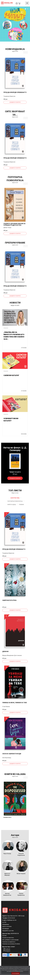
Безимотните (7, 817)
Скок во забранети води (11, 753)
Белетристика (15, 498)
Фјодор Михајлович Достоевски (12, 655)
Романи (21, 504)
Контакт (4, 935)
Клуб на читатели (6, 926)
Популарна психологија (15, 501)
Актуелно (6, 328)
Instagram (7, 951)
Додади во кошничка (15, 102)
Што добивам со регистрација (10, 939)
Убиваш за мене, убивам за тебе (14, 702)
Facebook (7, 949)
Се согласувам (15, 973)
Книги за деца (11, 504)
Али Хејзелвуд (6, 757)
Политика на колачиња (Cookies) (11, 944)
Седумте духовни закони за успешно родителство (14, 224)
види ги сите (15, 51)
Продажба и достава (8, 930)
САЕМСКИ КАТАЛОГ (11, 375)
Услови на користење (8, 937)
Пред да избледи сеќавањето (15, 92)
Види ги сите (15, 493)
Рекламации (5, 928)
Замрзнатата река (9, 600)
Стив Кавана (6, 706)
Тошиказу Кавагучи (9, 96)
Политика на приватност (8, 942)
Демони (5, 651)
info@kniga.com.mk (11, 920)
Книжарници (5, 924)
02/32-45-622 (11, 918)
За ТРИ (4, 922)
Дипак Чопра (7, 227)
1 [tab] (25, 9)
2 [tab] (27, 9)
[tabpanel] (15, 24)
